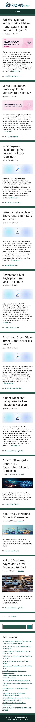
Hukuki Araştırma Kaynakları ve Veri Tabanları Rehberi (14, 564)
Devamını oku (15, 71)
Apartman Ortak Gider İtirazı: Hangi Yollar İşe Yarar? (17, 341)
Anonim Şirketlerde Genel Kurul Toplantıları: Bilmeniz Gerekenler (16, 465)
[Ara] (29, 627)
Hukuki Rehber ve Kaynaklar (14, 451)
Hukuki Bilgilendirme (11, 136)
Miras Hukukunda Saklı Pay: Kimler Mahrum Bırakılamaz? (16, 89)
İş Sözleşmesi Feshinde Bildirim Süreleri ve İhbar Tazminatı (13, 151)
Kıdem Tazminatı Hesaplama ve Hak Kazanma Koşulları (14, 401)
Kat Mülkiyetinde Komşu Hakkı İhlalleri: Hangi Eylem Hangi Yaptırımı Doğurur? (16, 25)
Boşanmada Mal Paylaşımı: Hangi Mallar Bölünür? (13, 278)
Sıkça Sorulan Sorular (12, 76)
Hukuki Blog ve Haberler (12, 202)
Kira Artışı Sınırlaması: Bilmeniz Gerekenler (16, 515)
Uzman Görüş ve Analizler (13, 388)
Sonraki (14, 616)
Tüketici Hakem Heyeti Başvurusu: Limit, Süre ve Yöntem (17, 215)
